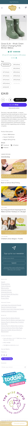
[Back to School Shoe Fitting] (14, 168)
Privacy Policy (5, 298)
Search (3, 282)
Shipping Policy (5, 284)
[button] (25, 7)
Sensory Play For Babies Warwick (10, 318)
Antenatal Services (6, 292)
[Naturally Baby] (12, 8)
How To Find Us (14, 2)
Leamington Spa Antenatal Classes (11, 305)
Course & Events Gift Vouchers (9, 294)
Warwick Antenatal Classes (8, 307)
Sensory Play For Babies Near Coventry (12, 325)
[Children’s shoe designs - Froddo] (14, 224)
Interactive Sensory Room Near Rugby (12, 328)
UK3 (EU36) (17, 83)
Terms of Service (5, 286)
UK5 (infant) (6, 68)
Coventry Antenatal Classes (9, 311)
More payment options (14, 107)
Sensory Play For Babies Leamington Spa (13, 320)
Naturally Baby (15, 420)
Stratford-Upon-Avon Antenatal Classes (12, 309)
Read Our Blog (5, 296)
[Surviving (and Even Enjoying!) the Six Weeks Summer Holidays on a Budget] (14, 196)
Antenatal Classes (6, 290)
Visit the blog (5, 156)
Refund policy (5, 288)
